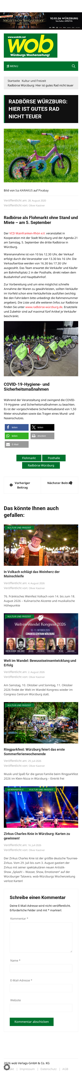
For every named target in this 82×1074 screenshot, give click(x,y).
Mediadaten (11, 3)
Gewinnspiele (15, 789)
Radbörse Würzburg (41, 465)
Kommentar (19, 918)
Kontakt (47, 3)
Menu (13, 66)
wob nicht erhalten (30, 3)
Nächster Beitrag (59, 483)
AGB (65, 1069)
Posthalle (54, 458)
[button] (73, 66)
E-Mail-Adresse (21, 980)
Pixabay (43, 190)
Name (15, 960)
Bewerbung (10, 8)
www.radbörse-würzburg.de (43, 307)
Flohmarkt (29, 458)
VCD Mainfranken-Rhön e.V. (27, 233)
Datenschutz (48, 1069)
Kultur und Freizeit (19, 527)
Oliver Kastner (37, 205)
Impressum (60, 3)
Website (15, 1000)
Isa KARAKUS (24, 190)
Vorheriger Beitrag (22, 485)
